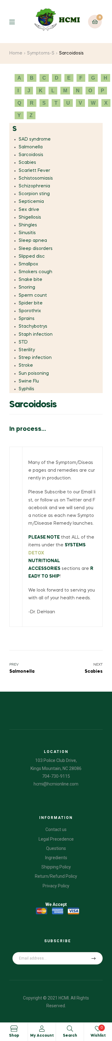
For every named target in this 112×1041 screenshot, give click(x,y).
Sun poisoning (34, 373)
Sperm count (33, 295)
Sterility (27, 350)
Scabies (27, 162)
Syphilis (26, 389)
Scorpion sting (34, 194)
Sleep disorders (36, 249)
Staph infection (36, 334)
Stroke (26, 365)
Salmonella (31, 147)
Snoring (27, 287)
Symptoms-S (40, 53)
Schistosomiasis (36, 178)
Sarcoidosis (31, 155)
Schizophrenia (34, 186)
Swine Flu (29, 381)
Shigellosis (30, 217)
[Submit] (94, 958)
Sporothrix (30, 311)
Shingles (28, 225)
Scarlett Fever (34, 170)
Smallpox (28, 264)
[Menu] (16, 21)
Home (15, 53)
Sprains (27, 319)
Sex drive (29, 210)
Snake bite (30, 280)
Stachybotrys (33, 326)
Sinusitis (27, 233)
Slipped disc (32, 256)
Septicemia (31, 201)
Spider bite (31, 303)
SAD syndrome (35, 139)
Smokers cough (35, 272)
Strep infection (35, 358)
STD (23, 342)
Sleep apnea (33, 240)
